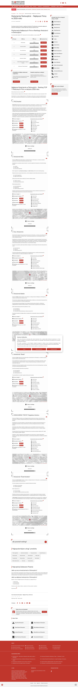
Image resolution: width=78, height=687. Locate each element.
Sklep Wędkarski (57, 24)
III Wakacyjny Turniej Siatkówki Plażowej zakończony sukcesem (51, 663)
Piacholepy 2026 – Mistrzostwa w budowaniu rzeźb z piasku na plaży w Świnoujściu (24, 657)
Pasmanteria (56, 36)
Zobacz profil (21, 123)
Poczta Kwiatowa (57, 33)
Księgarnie (56, 59)
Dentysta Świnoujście (29, 645)
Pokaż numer (21, 127)
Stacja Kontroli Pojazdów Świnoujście (19, 645)
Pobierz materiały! (34, 81)
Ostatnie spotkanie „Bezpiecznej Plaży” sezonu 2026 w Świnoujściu (52, 661)
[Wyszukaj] (65, 3)
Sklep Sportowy (57, 27)
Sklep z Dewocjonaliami (58, 65)
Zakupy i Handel (21, 13)
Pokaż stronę (21, 125)
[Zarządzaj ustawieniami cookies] (2, 685)
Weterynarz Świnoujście (30, 647)
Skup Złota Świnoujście (19, 622)
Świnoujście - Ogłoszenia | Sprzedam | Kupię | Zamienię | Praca (38, 9)
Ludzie (57, 6)
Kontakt (32, 671)
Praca (31, 6)
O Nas (35, 683)
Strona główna (13, 13)
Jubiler (55, 39)
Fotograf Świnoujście (43, 647)
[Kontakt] (63, 3)
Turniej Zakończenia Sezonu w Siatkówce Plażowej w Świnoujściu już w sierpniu (24, 659)
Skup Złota (56, 76)
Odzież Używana (57, 56)
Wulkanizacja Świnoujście (30, 648)
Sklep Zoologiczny (57, 21)
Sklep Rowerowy (57, 30)
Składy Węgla (56, 47)
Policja (20, 6)
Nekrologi (40, 6)
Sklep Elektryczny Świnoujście (39, 632)
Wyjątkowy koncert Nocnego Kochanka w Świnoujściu (21, 663)
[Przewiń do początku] (76, 685)
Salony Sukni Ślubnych (58, 53)
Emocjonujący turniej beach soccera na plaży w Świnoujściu (22, 661)
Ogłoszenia (27, 6)
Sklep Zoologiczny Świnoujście (39, 622)
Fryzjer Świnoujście (57, 647)
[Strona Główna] (12, 7)
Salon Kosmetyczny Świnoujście (18, 648)
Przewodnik (53, 6)
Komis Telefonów (57, 62)
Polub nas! (44, 611)
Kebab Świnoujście (57, 648)
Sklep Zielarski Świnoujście (20, 627)
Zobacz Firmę (43, 42)
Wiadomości (16, 6)
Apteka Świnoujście (43, 645)
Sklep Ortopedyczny (58, 50)
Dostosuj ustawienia (39, 349)
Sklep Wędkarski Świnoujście (39, 627)
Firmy (23, 6)
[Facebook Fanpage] (60, 3)
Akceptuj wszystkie (54, 349)
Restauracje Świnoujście (44, 648)
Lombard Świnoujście (19, 632)
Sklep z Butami (56, 68)
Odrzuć (24, 349)
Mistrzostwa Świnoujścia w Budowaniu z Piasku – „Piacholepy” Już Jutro (52, 656)
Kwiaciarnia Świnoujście (16, 647)
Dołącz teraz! (55, 93)
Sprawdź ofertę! (16, 81)
